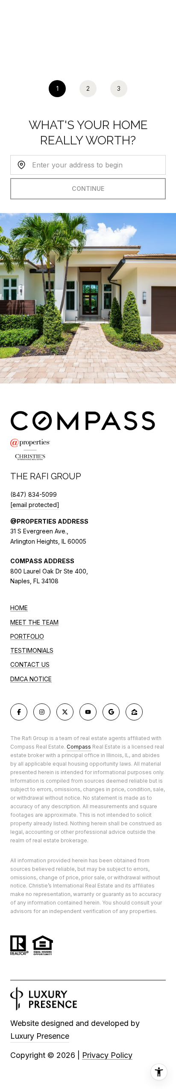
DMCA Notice (31, 679)
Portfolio (27, 636)
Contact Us (30, 664)
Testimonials (31, 650)
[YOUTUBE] (88, 711)
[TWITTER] (64, 711)
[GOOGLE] (111, 711)
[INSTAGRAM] (41, 711)
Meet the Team (34, 622)
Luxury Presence (39, 1035)
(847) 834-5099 (33, 494)
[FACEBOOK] (18, 711)
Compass (79, 746)
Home (19, 607)
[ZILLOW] (134, 711)
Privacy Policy (107, 1055)
